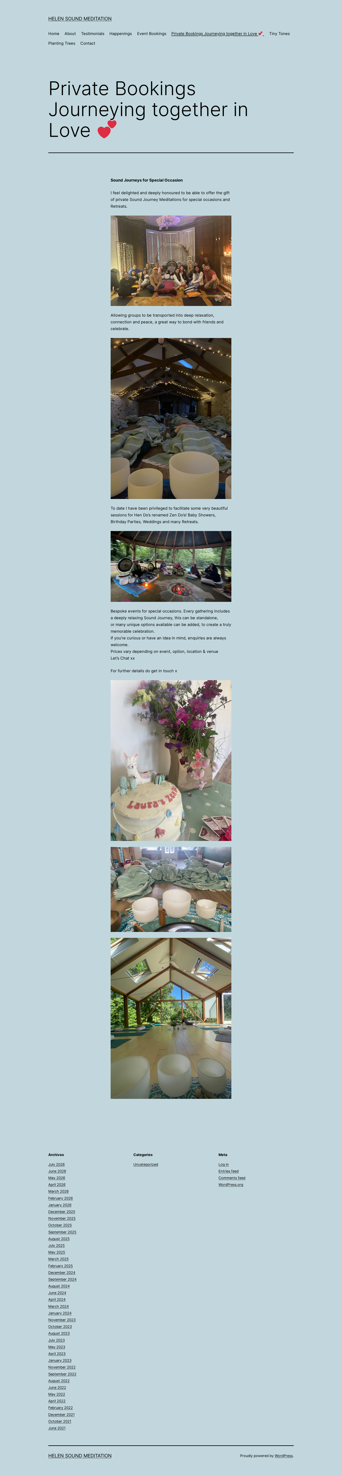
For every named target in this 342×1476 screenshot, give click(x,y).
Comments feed (231, 1178)
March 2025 (58, 1259)
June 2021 (57, 1428)
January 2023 (59, 1360)
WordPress (284, 1456)
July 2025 (56, 1245)
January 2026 (59, 1205)
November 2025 (62, 1218)
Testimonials (92, 33)
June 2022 (57, 1387)
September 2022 (62, 1374)
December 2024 (61, 1273)
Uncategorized (145, 1164)
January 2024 (60, 1313)
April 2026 (57, 1185)
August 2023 (59, 1333)
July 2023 (56, 1340)
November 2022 (62, 1367)
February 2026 (60, 1198)
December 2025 (61, 1212)
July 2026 (56, 1164)
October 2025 (60, 1225)
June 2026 (57, 1171)
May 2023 (56, 1347)
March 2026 (58, 1191)
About (70, 33)
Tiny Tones (279, 33)
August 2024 (59, 1286)
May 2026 (56, 1178)
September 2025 (62, 1232)
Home (53, 33)
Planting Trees (61, 43)
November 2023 (62, 1320)
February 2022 (60, 1408)
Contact (87, 43)
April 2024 (57, 1299)
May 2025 (56, 1252)
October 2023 (60, 1327)
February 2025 (60, 1266)
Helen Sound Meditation (80, 19)
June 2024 (57, 1293)
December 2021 (61, 1415)
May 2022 (56, 1394)
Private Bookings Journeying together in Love (214, 33)
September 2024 (62, 1279)
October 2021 (59, 1421)
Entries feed (228, 1171)
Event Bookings (151, 33)
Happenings (120, 33)
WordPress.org (230, 1185)
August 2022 (59, 1381)
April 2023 (57, 1354)
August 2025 (59, 1239)
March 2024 (58, 1306)
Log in (223, 1164)
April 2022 (57, 1401)
